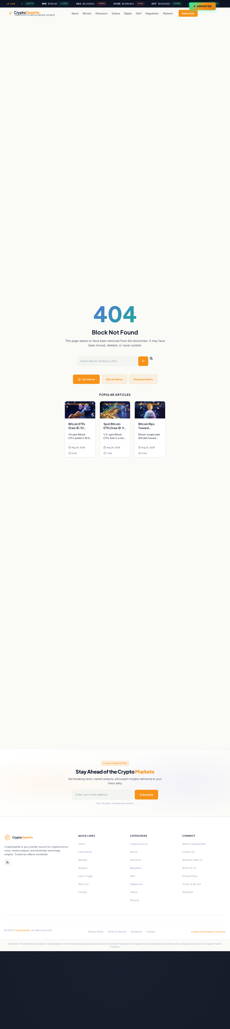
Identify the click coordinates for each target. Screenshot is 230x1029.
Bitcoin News (114, 379)
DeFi (138, 13)
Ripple (128, 13)
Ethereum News (143, 379)
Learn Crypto (85, 876)
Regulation (152, 13)
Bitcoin (87, 13)
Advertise (204, 6)
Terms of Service (191, 884)
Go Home (88, 379)
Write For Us (189, 868)
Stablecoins (136, 884)
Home (81, 843)
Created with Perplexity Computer (208, 931)
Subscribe (146, 794)
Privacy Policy (189, 876)
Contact (82, 892)
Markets (168, 13)
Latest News (85, 851)
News (75, 13)
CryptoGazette (22, 930)
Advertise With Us (192, 859)
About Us (83, 884)
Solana (116, 13)
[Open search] (217, 13)
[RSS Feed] (7, 862)
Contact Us (188, 851)
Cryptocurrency (139, 843)
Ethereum (101, 13)
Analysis (82, 868)
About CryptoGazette (194, 843)
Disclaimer (188, 892)
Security (134, 900)
